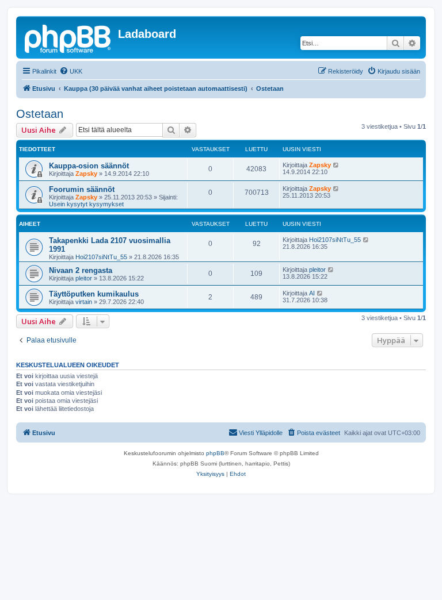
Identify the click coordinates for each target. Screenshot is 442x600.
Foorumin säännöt (82, 189)
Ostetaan (39, 113)
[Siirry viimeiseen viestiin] (336, 164)
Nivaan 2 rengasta (80, 270)
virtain (83, 301)
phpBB (215, 453)
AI (312, 293)
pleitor (83, 278)
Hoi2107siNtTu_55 (101, 256)
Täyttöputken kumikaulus (94, 294)
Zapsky (86, 173)
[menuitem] (70, 71)
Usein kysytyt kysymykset (86, 204)
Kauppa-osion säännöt (89, 165)
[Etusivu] (68, 37)
